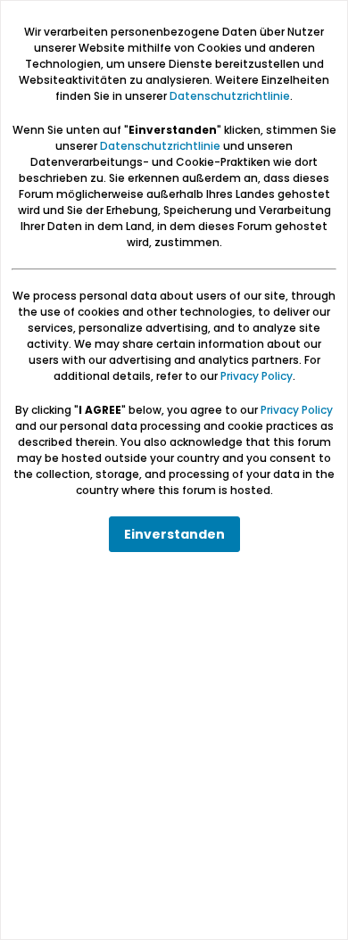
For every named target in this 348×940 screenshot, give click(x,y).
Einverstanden (174, 534)
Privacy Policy (256, 375)
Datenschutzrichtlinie (230, 95)
